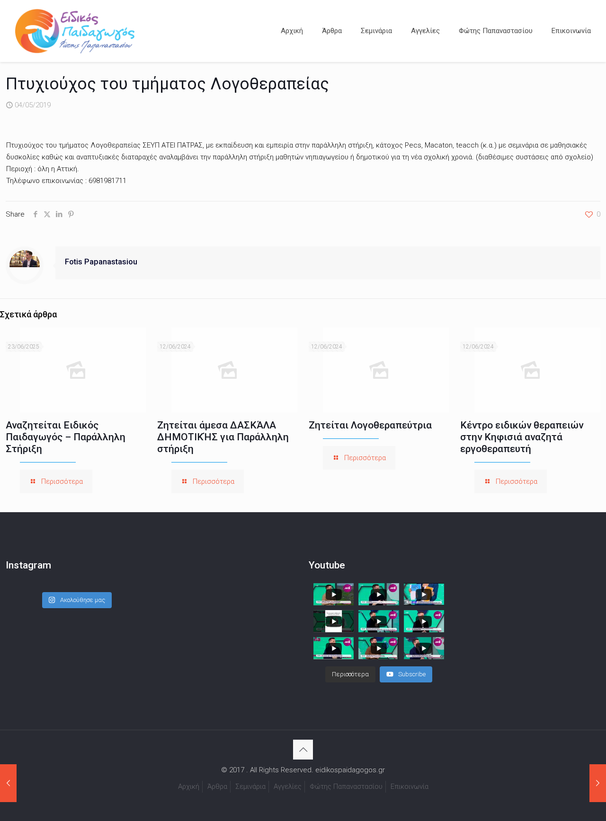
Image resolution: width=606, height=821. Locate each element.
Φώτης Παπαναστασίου (346, 786)
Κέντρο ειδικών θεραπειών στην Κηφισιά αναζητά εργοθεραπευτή (521, 436)
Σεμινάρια (250, 786)
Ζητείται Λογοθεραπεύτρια (370, 425)
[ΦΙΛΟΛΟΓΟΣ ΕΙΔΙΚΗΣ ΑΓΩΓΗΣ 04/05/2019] (8, 783)
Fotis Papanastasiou (101, 261)
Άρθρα (217, 786)
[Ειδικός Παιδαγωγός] (74, 30)
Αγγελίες (288, 786)
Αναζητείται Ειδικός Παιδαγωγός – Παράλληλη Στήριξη (65, 436)
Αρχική (188, 786)
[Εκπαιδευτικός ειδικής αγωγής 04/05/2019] (597, 783)
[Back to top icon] (303, 750)
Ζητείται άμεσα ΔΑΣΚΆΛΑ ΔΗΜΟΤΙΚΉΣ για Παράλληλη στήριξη (223, 436)
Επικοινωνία (409, 786)
